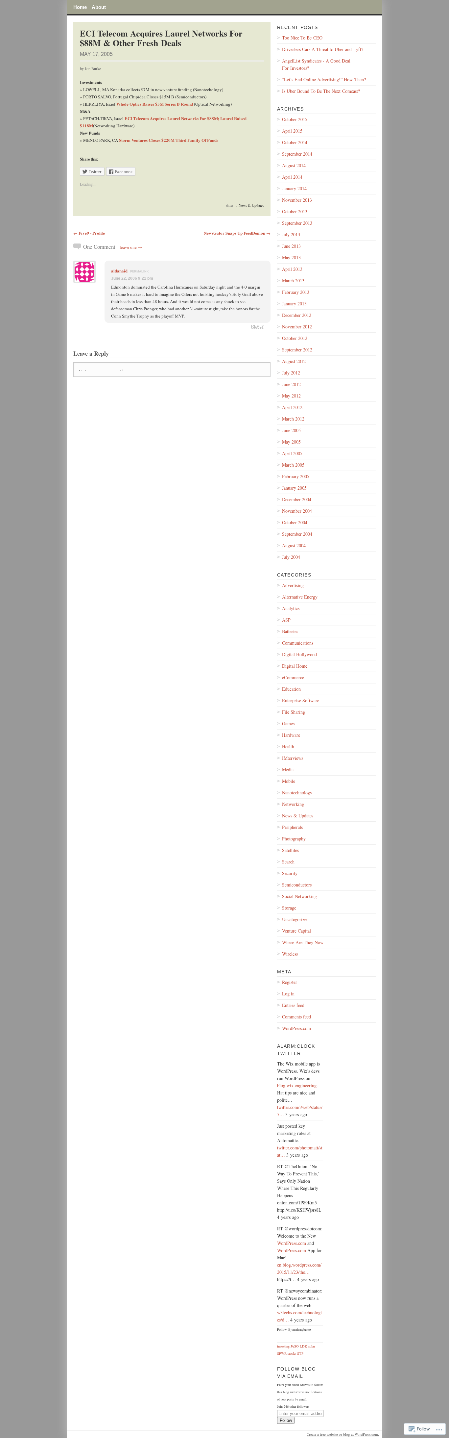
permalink (139, 271)
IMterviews (292, 758)
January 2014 (294, 188)
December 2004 (296, 499)
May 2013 (291, 257)
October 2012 (294, 338)
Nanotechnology (297, 792)
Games (288, 723)
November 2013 (297, 200)
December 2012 (296, 315)
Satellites (290, 850)
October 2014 (294, 142)
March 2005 (293, 465)
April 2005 (292, 453)
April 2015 (292, 131)
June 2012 (291, 384)
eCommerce (293, 677)
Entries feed (293, 1005)
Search (288, 862)
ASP (286, 620)
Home (80, 7)
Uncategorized (295, 919)
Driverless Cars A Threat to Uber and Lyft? (322, 49)
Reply (257, 326)
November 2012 (297, 326)
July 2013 (291, 234)
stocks (292, 1353)
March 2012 (293, 419)
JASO (295, 1346)
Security (289, 873)
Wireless (290, 954)
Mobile (288, 781)
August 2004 (294, 545)
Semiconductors (297, 885)
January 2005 (294, 488)
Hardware (291, 735)
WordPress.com (296, 1028)
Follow (286, 1420)
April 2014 (292, 177)
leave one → (131, 247)
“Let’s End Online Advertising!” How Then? (324, 79)
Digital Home (294, 666)
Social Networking (299, 896)
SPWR (282, 1353)
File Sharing (293, 712)
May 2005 (291, 442)
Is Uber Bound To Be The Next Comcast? (321, 91)
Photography (294, 838)
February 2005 (295, 476)
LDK (303, 1346)
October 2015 (294, 119)
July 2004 (291, 557)
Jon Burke (93, 68)
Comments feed (296, 1017)
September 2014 (297, 154)
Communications (297, 643)
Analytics (290, 608)
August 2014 (294, 165)
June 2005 (291, 430)
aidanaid (119, 271)
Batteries (290, 631)
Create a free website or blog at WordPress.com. (343, 1434)
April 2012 (292, 407)
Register (289, 982)
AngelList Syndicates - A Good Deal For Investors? (316, 64)
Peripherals (292, 827)
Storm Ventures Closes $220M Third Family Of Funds (168, 140)
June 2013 (291, 246)
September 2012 (297, 350)
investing (283, 1346)
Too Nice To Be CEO (302, 38)
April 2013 (292, 269)
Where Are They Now (302, 942)
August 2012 (294, 361)
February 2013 (295, 292)
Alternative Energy (300, 597)
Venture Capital (296, 931)
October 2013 (294, 211)
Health (288, 746)
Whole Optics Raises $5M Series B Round (155, 104)
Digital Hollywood (299, 654)
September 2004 (297, 534)
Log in (288, 993)
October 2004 (294, 522)
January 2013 (294, 303)
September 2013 (297, 223)
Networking (293, 804)
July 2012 (291, 373)
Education (291, 689)
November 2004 (297, 511)
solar (311, 1346)
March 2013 (293, 280)
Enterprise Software (300, 700)
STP (300, 1353)
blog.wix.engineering (297, 1085)
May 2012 (291, 396)
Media (288, 769)
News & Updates (251, 205)
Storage (289, 908)
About (99, 7)
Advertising (293, 585)
